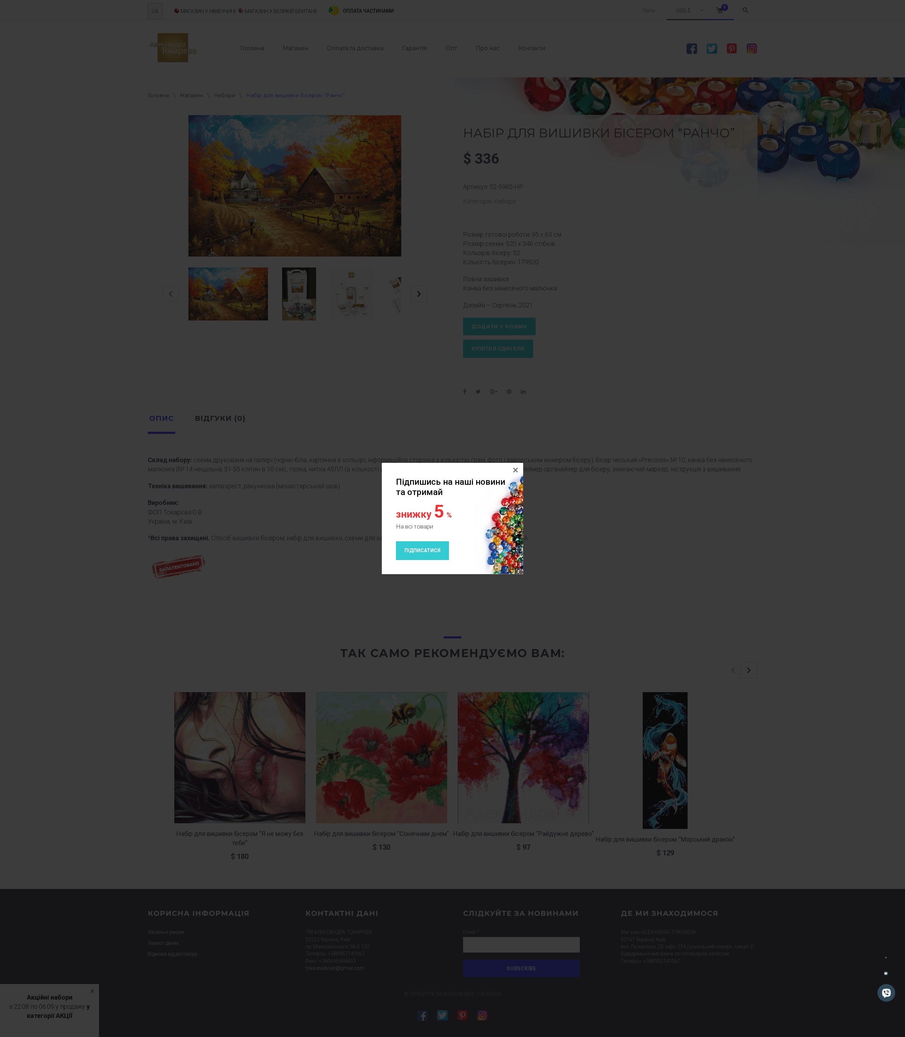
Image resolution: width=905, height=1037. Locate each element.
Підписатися (422, 550)
